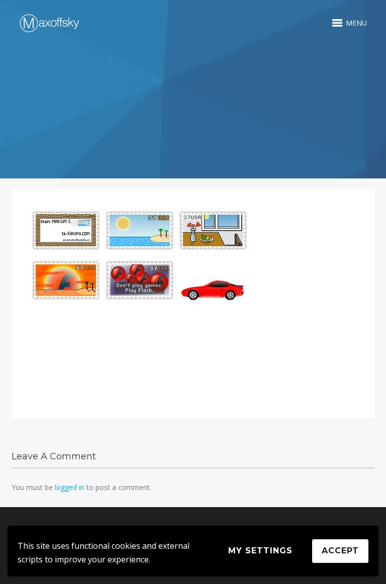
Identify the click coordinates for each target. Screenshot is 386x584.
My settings (260, 550)
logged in (69, 487)
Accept (340, 550)
